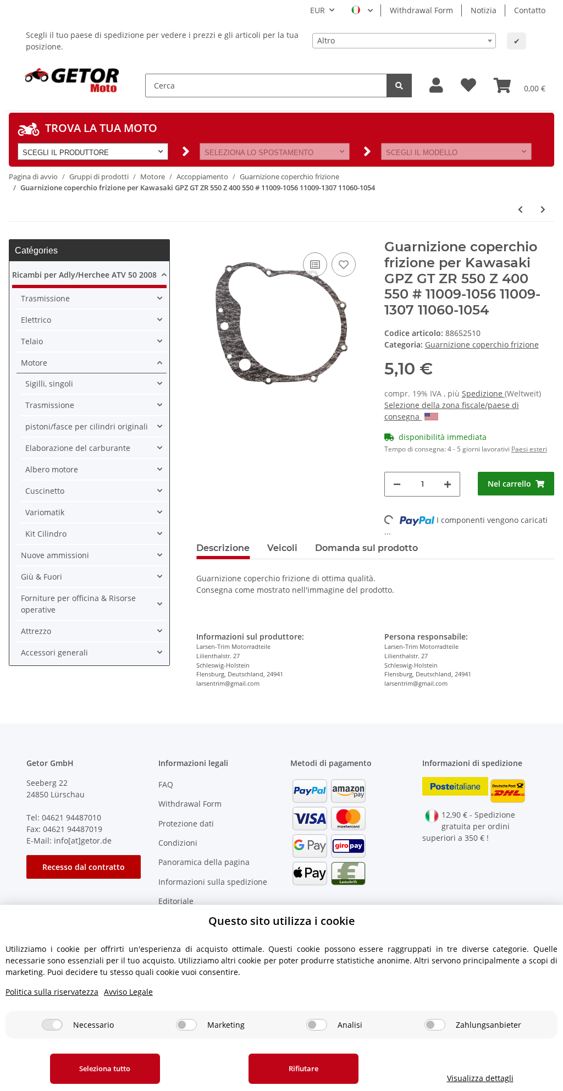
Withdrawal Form (421, 10)
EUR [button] (317, 10)
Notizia (483, 10)
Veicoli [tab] (282, 548)
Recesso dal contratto (83, 867)
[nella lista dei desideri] (344, 264)
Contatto (529, 10)
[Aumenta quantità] (447, 484)
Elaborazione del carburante (77, 448)
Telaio (32, 341)
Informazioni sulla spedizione (212, 882)
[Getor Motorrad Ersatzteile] (70, 79)
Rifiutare (303, 1068)
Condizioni (177, 842)
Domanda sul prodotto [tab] (366, 548)
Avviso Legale (128, 992)
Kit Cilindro (46, 533)
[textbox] (404, 41)
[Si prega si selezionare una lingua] (362, 10)
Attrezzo (36, 631)
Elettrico (36, 320)
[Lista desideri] (468, 85)
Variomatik (44, 512)
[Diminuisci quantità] (397, 484)
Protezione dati (186, 823)
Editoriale (176, 901)
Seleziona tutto (104, 1068)
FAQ (165, 784)
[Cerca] (399, 85)
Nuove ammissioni (55, 555)
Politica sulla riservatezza (51, 992)
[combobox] (404, 40)
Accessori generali (54, 652)
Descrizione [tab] (223, 548)
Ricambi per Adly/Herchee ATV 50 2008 (84, 274)
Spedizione (483, 393)
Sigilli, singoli (49, 383)
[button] (436, 85)
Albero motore (51, 469)
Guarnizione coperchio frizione (482, 344)
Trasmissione (45, 298)
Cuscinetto (44, 491)
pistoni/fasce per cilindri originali (86, 426)
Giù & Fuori (41, 576)
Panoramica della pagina (204, 862)
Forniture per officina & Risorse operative (78, 604)
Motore (34, 362)
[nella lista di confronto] (315, 264)
